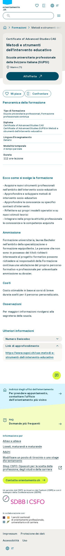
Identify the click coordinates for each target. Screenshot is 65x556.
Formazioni (19, 27)
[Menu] (58, 15)
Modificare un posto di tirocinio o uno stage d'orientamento (31, 459)
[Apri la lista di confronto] (44, 5)
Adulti (6, 452)
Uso (24, 540)
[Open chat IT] (57, 375)
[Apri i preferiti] (36, 5)
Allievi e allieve (12, 441)
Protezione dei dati (33, 533)
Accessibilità (11, 540)
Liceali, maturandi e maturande (22, 446)
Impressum (10, 533)
